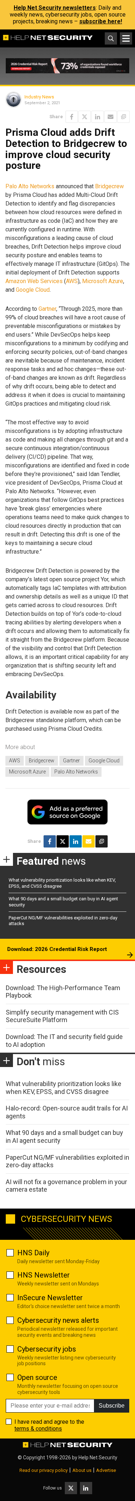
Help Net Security (97, 1457)
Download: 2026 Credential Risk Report (57, 949)
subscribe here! (100, 21)
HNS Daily (33, 1252)
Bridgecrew (109, 186)
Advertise (106, 1470)
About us (81, 1470)
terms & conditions (38, 1428)
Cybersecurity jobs (46, 1349)
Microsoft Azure (102, 281)
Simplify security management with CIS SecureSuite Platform (62, 1016)
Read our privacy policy (43, 1470)
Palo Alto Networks (29, 186)
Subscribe (112, 1406)
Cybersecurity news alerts (58, 1320)
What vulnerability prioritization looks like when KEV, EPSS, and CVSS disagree (63, 1087)
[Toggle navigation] (126, 38)
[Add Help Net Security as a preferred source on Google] (123, 117)
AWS (72, 281)
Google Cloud (33, 289)
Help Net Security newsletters (55, 7)
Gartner (47, 308)
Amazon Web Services (34, 281)
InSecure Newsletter (50, 1297)
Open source (37, 1377)
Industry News (39, 97)
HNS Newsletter (43, 1275)
